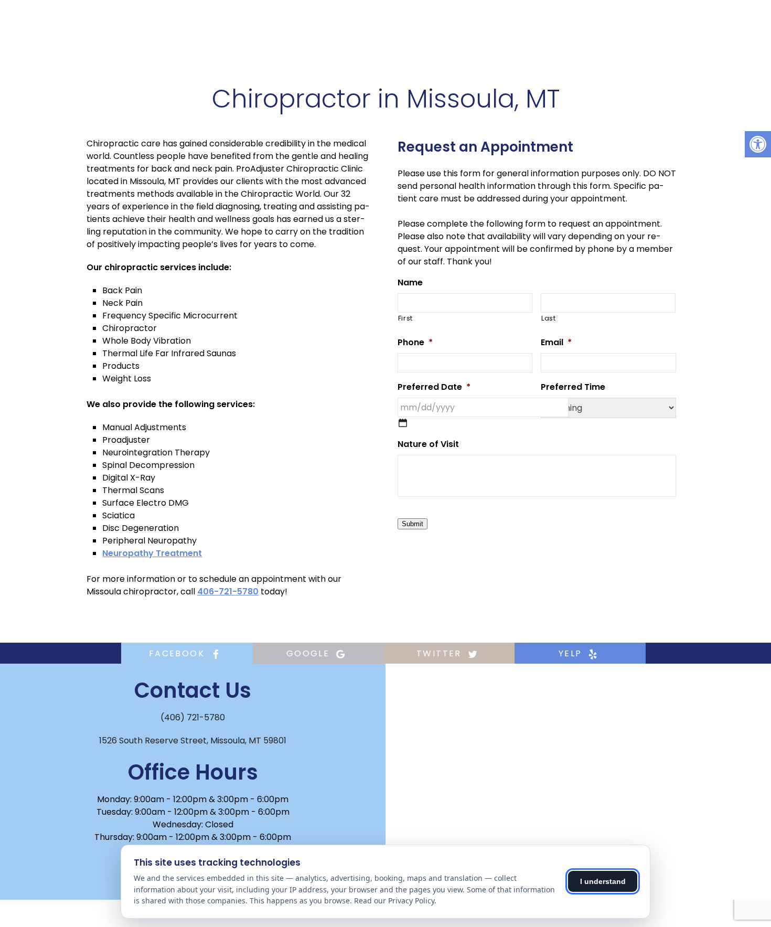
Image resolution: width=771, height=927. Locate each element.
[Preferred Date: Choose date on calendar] (403, 423)
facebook (178, 653)
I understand (603, 881)
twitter (440, 653)
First (405, 318)
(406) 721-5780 (192, 717)
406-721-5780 (228, 591)
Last (548, 318)
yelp (572, 653)
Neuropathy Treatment (152, 553)
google (309, 653)
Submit (412, 524)
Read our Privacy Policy (394, 900)
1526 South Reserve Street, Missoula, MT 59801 (192, 740)
